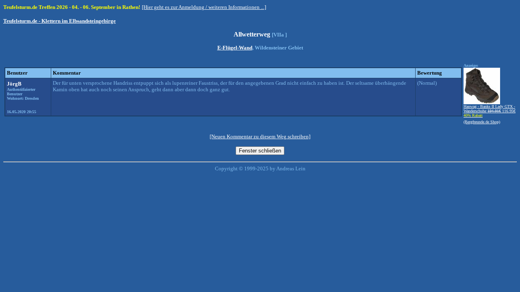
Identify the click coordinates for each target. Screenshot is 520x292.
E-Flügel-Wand (234, 48)
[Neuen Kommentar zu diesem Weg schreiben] (260, 136)
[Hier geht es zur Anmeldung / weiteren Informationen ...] (204, 7)
